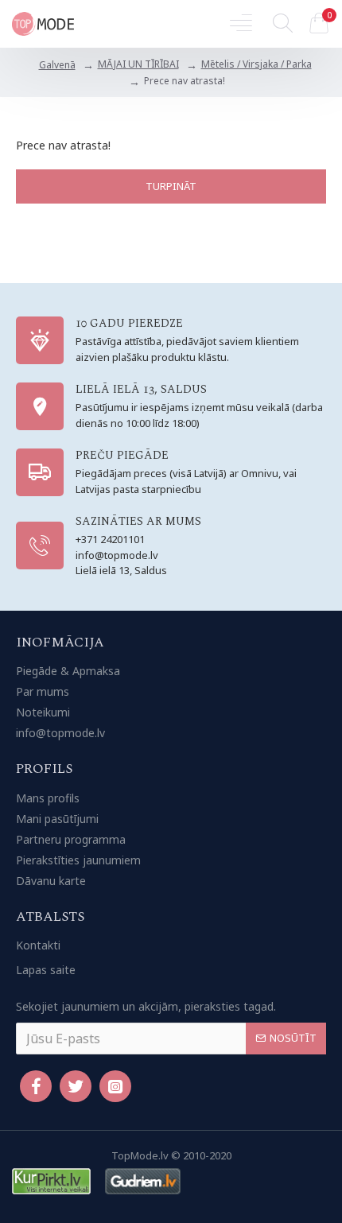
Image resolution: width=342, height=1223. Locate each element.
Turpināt (171, 186)
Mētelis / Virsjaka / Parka (256, 64)
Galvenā (57, 65)
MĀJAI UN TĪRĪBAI (138, 64)
